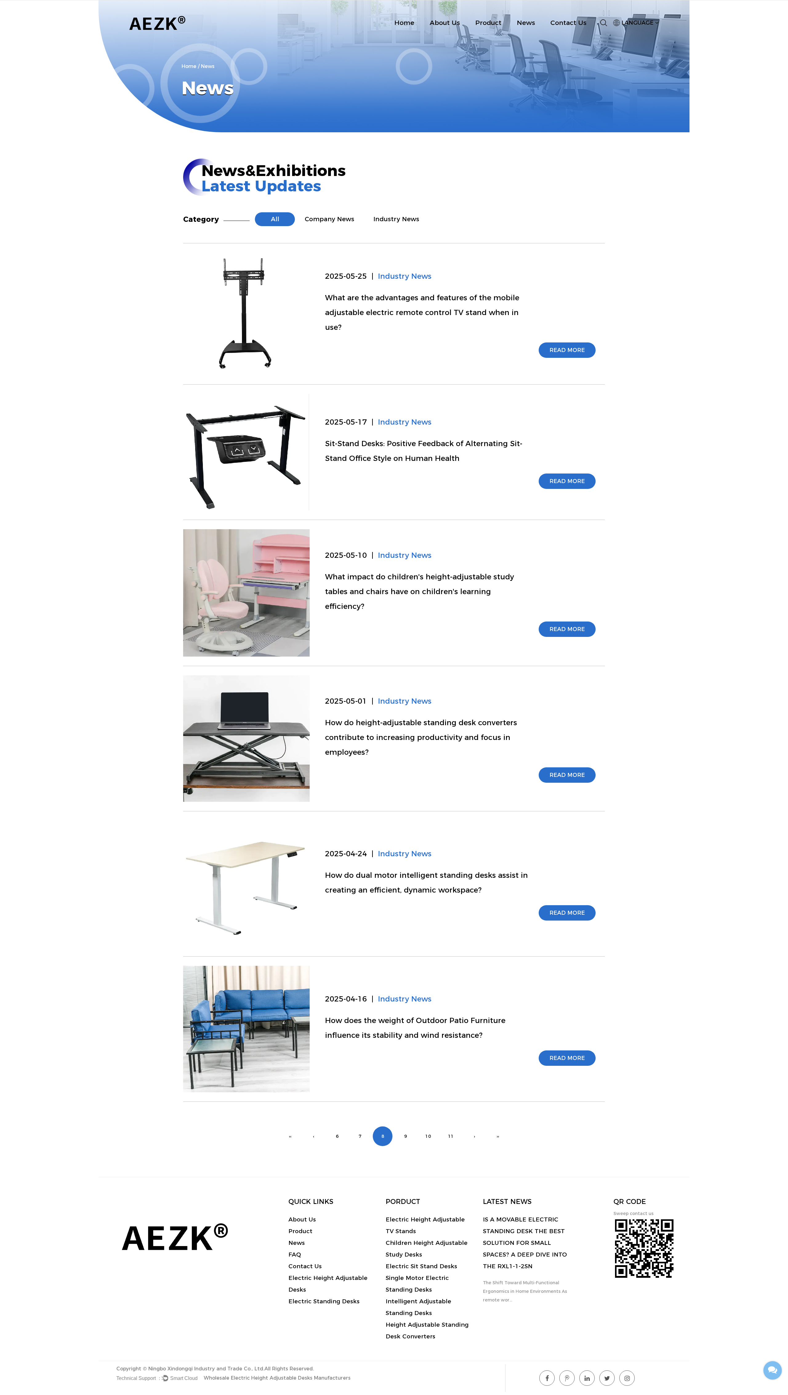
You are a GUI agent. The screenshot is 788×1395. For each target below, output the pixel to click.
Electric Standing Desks (324, 1301)
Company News (329, 219)
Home (404, 22)
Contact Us (568, 22)
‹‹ (290, 1136)
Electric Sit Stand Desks (421, 1266)
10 (428, 1136)
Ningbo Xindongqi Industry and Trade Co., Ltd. (206, 1369)
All (275, 219)
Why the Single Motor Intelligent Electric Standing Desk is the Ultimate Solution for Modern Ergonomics (522, 1243)
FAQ (294, 1254)
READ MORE (567, 350)
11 (451, 1136)
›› (498, 1136)
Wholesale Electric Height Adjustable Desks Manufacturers (277, 1378)
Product (488, 22)
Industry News (396, 219)
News (526, 22)
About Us (445, 22)
